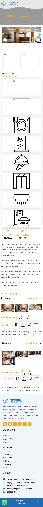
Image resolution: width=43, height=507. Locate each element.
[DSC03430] (21, 308)
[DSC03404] (8, 355)
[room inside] (34, 353)
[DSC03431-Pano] (21, 354)
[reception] (21, 35)
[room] (35, 307)
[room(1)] (8, 362)
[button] (5, 40)
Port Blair (12, 73)
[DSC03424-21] (7, 308)
